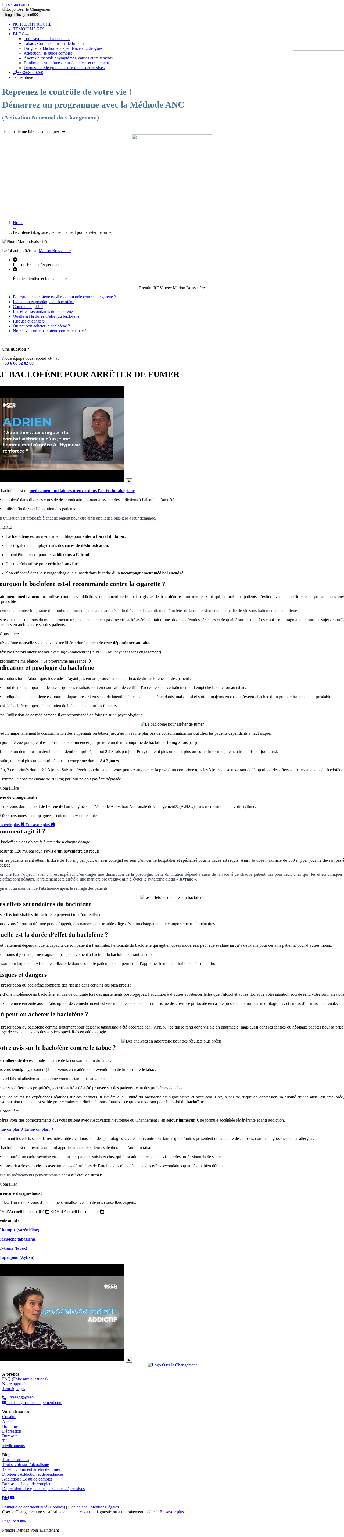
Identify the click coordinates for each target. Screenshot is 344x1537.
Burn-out (9, 1436)
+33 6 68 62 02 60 (18, 363)
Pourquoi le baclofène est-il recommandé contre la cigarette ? (64, 297)
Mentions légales (104, 1507)
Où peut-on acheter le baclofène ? (41, 326)
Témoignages (13, 1388)
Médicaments (13, 1445)
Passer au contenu (17, 4)
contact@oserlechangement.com (34, 1402)
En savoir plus (172, 1512)
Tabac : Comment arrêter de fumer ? (32, 1469)
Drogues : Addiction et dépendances (32, 1474)
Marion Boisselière (55, 250)
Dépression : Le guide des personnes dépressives (43, 1488)
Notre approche (15, 1383)
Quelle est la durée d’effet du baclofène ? (47, 316)
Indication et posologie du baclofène (43, 301)
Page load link (14, 1521)
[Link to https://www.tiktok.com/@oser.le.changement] (4, 1498)
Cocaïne (9, 1416)
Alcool (8, 1421)
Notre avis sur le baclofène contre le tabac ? (50, 330)
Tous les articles (15, 1459)
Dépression (11, 1431)
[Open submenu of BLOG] (27, 35)
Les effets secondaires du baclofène (43, 311)
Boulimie (10, 1426)
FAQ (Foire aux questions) (25, 1379)
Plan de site (77, 1507)
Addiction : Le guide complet (27, 1479)
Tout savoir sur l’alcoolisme (25, 1464)
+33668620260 (20, 1397)
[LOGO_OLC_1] (172, 1365)
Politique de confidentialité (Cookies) (33, 1507)
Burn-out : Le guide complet (26, 1484)
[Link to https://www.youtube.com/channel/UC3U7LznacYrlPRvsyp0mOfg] (12, 1498)
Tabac (7, 1441)
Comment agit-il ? (28, 306)
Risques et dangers (29, 321)
